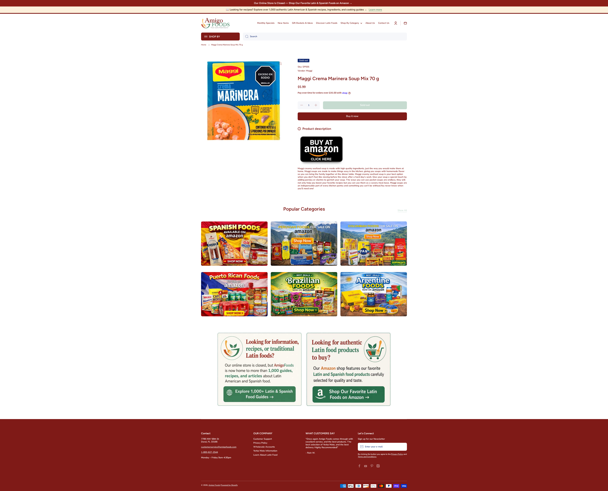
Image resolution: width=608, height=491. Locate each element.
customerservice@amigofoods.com (218, 446)
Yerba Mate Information (265, 450)
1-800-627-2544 (209, 452)
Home (203, 45)
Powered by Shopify (229, 485)
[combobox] (325, 36)
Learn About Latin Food (265, 454)
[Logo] (215, 23)
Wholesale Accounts (264, 446)
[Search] (245, 36)
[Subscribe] (403, 447)
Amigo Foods (214, 485)
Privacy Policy (260, 442)
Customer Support (262, 438)
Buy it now (352, 116)
